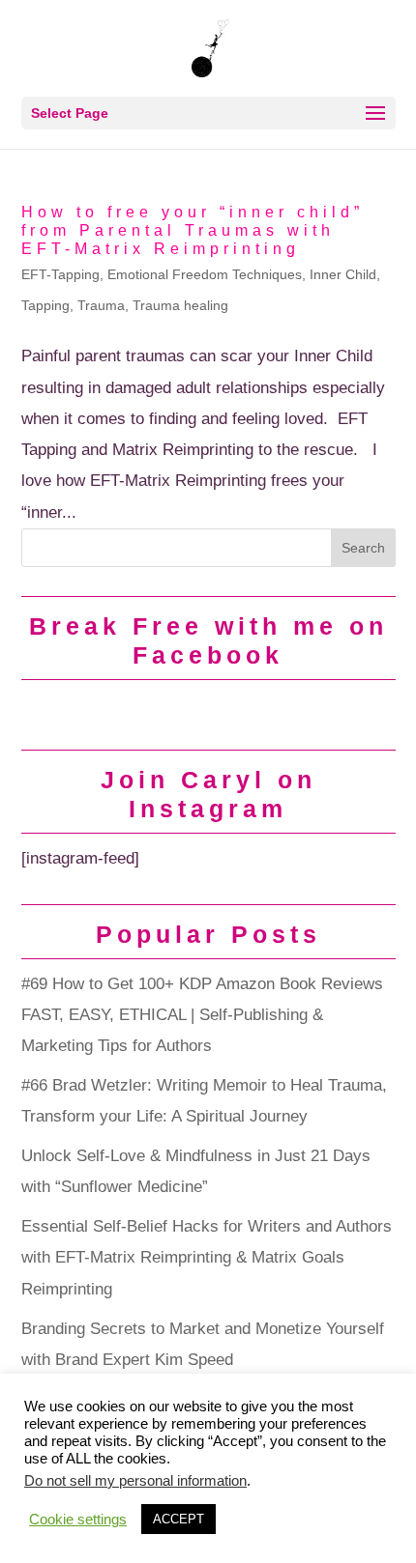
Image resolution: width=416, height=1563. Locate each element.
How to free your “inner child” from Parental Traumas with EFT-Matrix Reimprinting (192, 230)
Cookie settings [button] (78, 1519)
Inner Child (343, 274)
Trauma (101, 305)
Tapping (45, 305)
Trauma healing (180, 305)
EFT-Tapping (60, 274)
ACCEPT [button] (178, 1519)
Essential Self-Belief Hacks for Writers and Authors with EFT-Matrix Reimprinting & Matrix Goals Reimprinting (206, 1257)
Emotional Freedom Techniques (204, 274)
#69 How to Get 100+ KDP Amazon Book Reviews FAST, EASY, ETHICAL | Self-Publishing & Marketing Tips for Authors (202, 1015)
